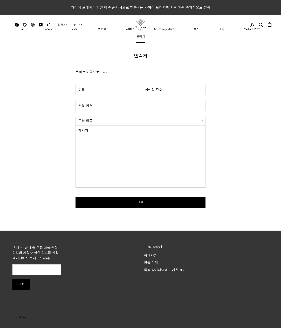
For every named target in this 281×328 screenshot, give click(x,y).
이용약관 (150, 255)
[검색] (261, 25)
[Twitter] (25, 24)
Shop (221, 29)
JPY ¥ (77, 25)
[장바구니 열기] (269, 24)
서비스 (130, 29)
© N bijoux (20, 317)
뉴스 (196, 29)
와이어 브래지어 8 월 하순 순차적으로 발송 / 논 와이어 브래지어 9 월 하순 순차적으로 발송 (140, 8)
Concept (48, 29)
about (75, 29)
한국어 (61, 25)
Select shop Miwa (164, 29)
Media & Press (252, 29)
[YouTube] (40, 24)
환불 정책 (151, 263)
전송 (140, 202)
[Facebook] (17, 24)
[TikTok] (48, 24)
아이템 (102, 29)
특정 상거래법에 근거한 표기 (165, 270)
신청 (21, 284)
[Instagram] (33, 24)
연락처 (140, 36)
